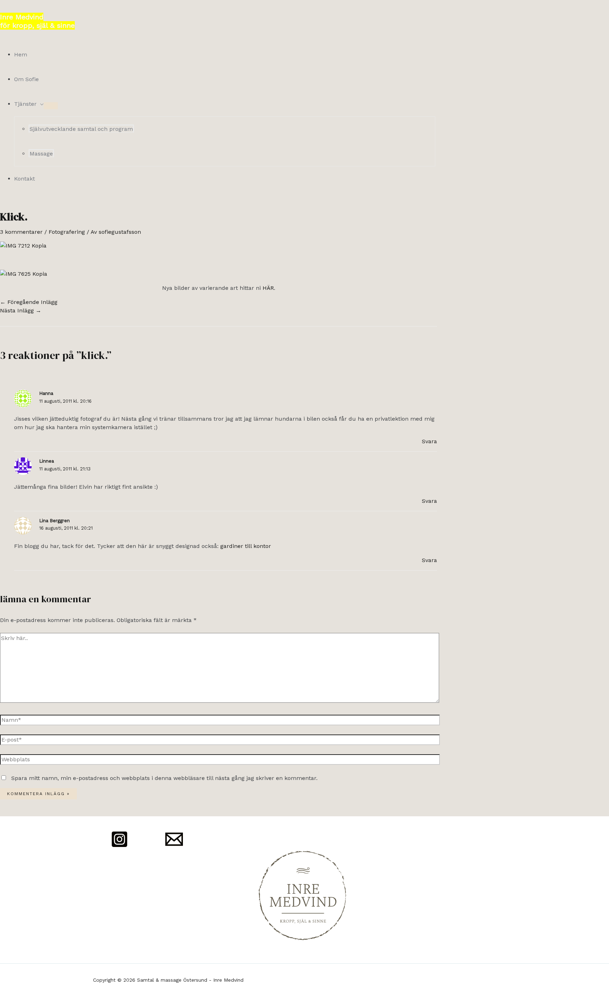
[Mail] (174, 846)
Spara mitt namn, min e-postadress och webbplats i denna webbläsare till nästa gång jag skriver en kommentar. (164, 778)
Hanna (46, 393)
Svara (429, 441)
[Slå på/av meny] (51, 105)
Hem (20, 54)
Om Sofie (26, 79)
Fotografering (67, 231)
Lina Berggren (54, 520)
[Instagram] (119, 846)
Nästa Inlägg (20, 310)
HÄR (268, 288)
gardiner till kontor (245, 546)
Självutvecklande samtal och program (81, 129)
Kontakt (24, 178)
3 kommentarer (21, 231)
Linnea (46, 461)
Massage (41, 153)
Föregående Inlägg (28, 302)
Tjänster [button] (25, 103)
